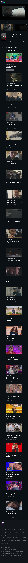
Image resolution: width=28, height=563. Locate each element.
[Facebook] (19, 523)
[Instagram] (22, 523)
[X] (26, 523)
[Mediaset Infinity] (3, 2)
